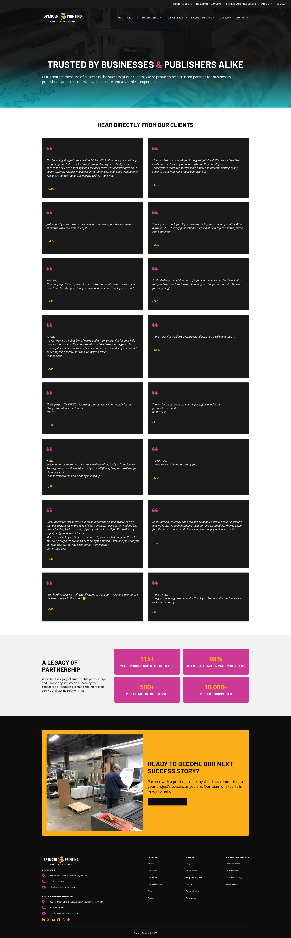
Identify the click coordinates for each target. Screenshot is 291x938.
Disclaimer (191, 898)
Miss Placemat (232, 884)
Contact (281, 4)
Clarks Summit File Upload (241, 4)
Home (120, 17)
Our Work (225, 17)
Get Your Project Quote (167, 802)
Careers (151, 898)
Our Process (154, 877)
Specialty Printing (201, 17)
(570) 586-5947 (57, 907)
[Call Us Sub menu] (271, 4)
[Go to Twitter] (48, 920)
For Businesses (150, 17)
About (130, 17)
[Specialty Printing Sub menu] (214, 18)
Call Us (265, 4)
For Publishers (175, 17)
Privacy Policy (192, 891)
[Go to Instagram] (63, 920)
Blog (150, 891)
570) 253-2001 (57, 881)
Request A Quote (182, 4)
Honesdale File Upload (209, 4)
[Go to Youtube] (53, 920)
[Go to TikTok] (68, 920)
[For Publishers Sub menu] (186, 18)
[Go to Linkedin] (43, 920)
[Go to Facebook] (58, 920)
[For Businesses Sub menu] (161, 18)
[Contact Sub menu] (248, 18)
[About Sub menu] (137, 18)
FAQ (188, 863)
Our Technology (155, 884)
